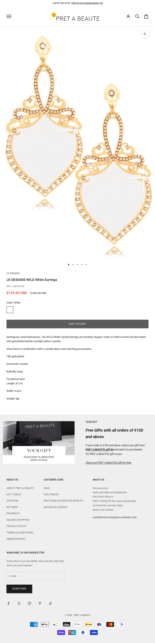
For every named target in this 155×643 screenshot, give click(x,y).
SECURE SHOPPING (17, 519)
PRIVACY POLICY (16, 526)
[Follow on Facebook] (8, 603)
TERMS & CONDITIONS (19, 532)
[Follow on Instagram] (29, 603)
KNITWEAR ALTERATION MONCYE (63, 500)
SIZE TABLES (51, 494)
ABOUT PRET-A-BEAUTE (20, 488)
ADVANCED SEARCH (55, 507)
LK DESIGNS (13, 273)
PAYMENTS (13, 513)
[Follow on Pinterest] (40, 603)
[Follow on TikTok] (50, 603)
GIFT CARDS (13, 494)
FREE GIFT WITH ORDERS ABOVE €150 (87, 3)
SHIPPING (12, 500)
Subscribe (19, 588)
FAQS (47, 488)
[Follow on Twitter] (19, 603)
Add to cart (77, 324)
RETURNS (12, 507)
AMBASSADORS (15, 538)
